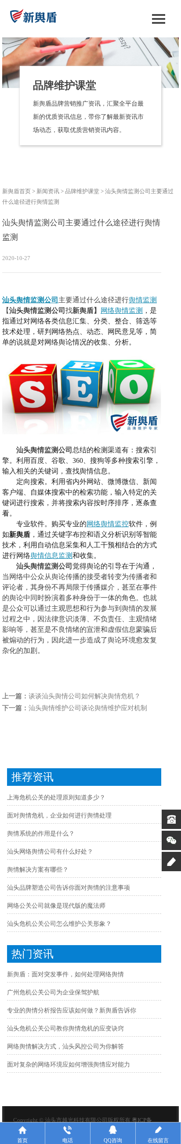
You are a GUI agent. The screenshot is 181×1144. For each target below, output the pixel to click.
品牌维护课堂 (82, 191)
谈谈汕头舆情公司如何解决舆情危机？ (85, 696)
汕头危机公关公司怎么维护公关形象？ (59, 923)
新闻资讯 (47, 191)
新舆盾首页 (16, 191)
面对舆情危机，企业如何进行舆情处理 (59, 815)
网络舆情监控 (108, 524)
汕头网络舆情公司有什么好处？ (50, 851)
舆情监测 (143, 300)
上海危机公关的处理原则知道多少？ (56, 797)
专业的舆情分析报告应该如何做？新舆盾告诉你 (71, 1010)
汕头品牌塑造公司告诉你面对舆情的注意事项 (68, 887)
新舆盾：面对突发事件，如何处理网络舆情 (65, 974)
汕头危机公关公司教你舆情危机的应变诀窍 (65, 1028)
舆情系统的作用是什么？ (41, 833)
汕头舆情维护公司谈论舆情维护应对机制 (88, 707)
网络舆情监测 (122, 310)
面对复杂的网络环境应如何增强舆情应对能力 (68, 1064)
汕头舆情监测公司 (30, 300)
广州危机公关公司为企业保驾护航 (53, 992)
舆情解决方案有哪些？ (38, 869)
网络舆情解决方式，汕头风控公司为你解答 (65, 1046)
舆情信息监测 (51, 555)
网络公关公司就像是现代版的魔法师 (56, 905)
